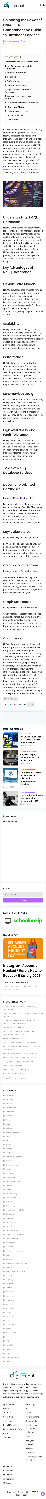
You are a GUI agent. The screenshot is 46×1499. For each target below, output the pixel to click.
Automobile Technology (15, 1271)
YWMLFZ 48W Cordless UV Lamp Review (19, 1042)
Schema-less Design (17, 85)
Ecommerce (10, 1189)
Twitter (8, 1474)
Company (9, 1214)
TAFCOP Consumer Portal (13, 1027)
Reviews (9, 1120)
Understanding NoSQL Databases (22, 61)
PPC (7, 1341)
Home (6, 1408)
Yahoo (8, 1361)
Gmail (7, 1312)
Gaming (8, 1144)
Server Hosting (11, 1238)
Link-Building (10, 1333)
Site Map (7, 1437)
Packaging (10, 1316)
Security (8, 1202)
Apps (7, 1124)
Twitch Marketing (12, 1357)
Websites (9, 1103)
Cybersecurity (11, 1222)
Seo (7, 1140)
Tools (7, 1136)
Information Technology (15, 1234)
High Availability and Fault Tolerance (18, 90)
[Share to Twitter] (10, 704)
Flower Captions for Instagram (15, 1078)
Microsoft (9, 1247)
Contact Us (8, 1416)
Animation (9, 1304)
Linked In (9, 1483)
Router (8, 1349)
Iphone (8, 1328)
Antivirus (9, 1288)
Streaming (9, 1300)
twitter (8, 1320)
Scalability (12, 76)
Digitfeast (22, 1492)
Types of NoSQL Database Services (18, 97)
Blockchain (10, 1292)
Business (9, 1099)
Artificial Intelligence (13, 1157)
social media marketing (15, 1210)
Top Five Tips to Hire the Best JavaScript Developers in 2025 (31, 798)
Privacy (6, 1433)
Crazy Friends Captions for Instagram (18, 1061)
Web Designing (11, 1206)
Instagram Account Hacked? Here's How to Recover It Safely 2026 (22, 970)
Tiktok (7, 1353)
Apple (8, 1255)
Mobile (8, 1337)
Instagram (9, 1479)
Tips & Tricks (10, 1197)
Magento (9, 1296)
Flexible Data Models (16, 72)
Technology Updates (14, 1251)
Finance (8, 1116)
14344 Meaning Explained (13, 1038)
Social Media (10, 1107)
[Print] (25, 704)
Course (8, 1275)
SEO (28, 1408)
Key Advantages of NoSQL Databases (18, 67)
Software (9, 1128)
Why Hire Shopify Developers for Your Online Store (29, 757)
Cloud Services (11, 1230)
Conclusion (13, 119)
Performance (13, 81)
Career (8, 1161)
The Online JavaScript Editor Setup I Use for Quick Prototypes (30, 740)
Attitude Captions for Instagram (16, 1070)
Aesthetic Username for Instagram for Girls (20, 1057)
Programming (11, 1193)
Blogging (9, 1279)
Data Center (10, 1308)
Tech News (10, 1177)
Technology (10, 1095)
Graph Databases (16, 115)
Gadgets (9, 1152)
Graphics (9, 1218)
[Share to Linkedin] (20, 704)
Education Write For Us (13, 1429)
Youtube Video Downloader (17, 1263)
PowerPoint (10, 1345)
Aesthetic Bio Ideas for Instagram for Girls (20, 1053)
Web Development (12, 41)
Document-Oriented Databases (22, 102)
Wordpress (10, 1242)
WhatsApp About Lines (12, 1065)
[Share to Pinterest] (15, 704)
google (8, 1259)
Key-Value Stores (16, 107)
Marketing (9, 1173)
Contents (11, 57)
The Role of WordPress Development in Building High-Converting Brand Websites (30, 778)
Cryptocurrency (12, 1165)
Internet (8, 1169)
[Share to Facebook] (5, 704)
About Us (7, 1412)
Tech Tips (9, 1148)
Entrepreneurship (12, 1324)
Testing (8, 1226)
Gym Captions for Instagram (15, 1074)
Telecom (9, 1185)
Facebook (8, 1470)
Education (9, 1111)
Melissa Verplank (9, 982)
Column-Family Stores (17, 111)
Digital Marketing (12, 1132)
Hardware (9, 1283)
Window (8, 1267)
